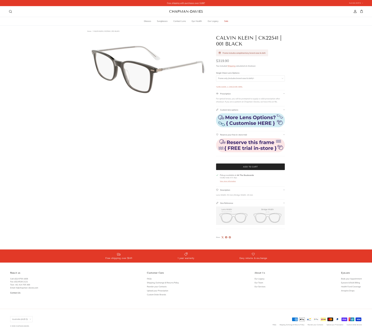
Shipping (231, 66)
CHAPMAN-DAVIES (22, 326)
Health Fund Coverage (351, 286)
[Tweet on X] (222, 237)
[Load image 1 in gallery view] (148, 69)
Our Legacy (213, 21)
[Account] (354, 11)
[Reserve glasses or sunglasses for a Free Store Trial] (250, 151)
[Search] (10, 11)
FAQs (149, 279)
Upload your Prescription (157, 290)
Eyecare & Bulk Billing (350, 282)
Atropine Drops (347, 290)
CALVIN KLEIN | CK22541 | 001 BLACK (106, 31)
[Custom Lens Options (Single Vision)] (250, 126)
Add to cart (250, 167)
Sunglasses (162, 21)
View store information (228, 181)
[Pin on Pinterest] (230, 237)
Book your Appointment (351, 279)
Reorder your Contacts (157, 286)
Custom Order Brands (156, 294)
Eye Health (197, 21)
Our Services (259, 286)
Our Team (258, 282)
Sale (226, 21)
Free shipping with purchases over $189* (186, 3)
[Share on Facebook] (226, 237)
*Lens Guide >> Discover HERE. (229, 87)
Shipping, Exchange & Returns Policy (163, 282)
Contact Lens (179, 21)
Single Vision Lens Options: (228, 73)
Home (89, 31)
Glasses (147, 21)
